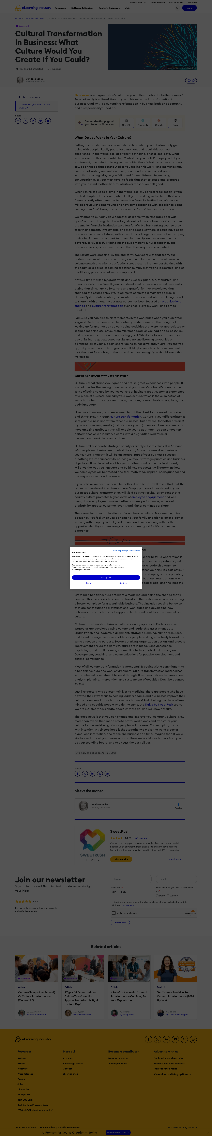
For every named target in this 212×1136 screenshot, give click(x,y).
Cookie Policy (133, 550)
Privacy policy (119, 550)
